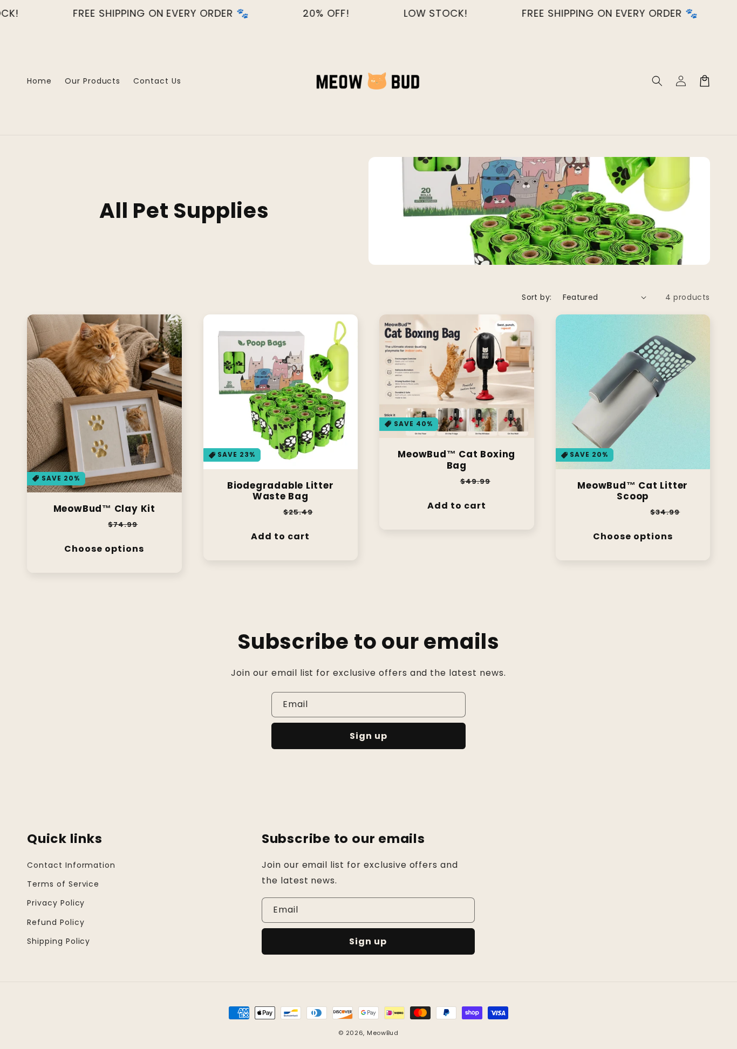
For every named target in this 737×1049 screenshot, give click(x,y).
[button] (657, 81)
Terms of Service (63, 884)
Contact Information (71, 865)
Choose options (104, 549)
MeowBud (383, 1033)
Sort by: (536, 297)
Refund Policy (55, 922)
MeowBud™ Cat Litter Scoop (632, 491)
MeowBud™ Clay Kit (104, 509)
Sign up (368, 736)
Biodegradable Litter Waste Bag (280, 491)
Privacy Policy (56, 902)
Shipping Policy (58, 941)
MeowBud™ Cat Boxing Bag (456, 460)
